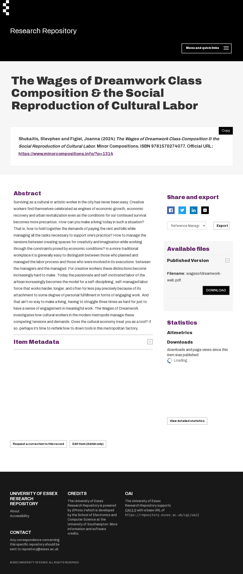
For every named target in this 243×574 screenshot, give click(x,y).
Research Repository (43, 31)
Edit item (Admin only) (87, 444)
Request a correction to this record (38, 444)
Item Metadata (36, 342)
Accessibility (19, 516)
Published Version (188, 260)
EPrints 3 (78, 510)
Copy (224, 129)
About (14, 511)
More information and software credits (92, 529)
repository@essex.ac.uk (40, 549)
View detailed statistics (187, 421)
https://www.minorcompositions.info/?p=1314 (66, 153)
